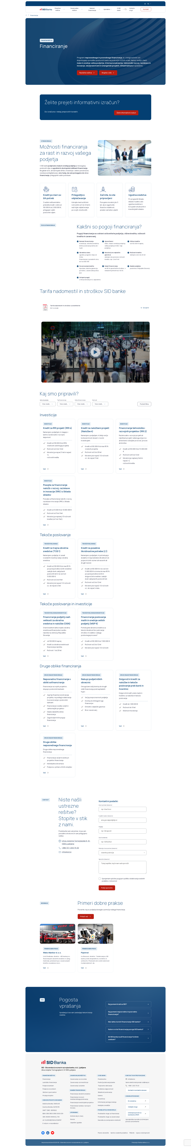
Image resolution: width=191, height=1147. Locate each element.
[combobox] (48, 404)
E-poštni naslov (106, 816)
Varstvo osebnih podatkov (119, 1133)
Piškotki (131, 1133)
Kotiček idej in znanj (76, 1116)
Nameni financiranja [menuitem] (92, 9)
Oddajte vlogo (132, 9)
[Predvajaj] (95, 352)
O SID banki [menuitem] (119, 9)
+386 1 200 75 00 (133, 1086)
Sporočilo (104, 859)
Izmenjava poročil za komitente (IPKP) (134, 1114)
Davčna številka (103, 837)
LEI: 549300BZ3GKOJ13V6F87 (52, 1120)
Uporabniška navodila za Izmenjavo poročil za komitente (137, 1120)
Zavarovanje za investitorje (79, 1082)
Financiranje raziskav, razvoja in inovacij (80, 1107)
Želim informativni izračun (126, 113)
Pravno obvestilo (103, 1133)
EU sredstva (132, 1101)
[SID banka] (46, 9)
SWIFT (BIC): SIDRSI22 (50, 1110)
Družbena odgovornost (105, 1089)
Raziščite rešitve (85, 73)
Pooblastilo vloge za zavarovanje (109, 1117)
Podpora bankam (48, 1086)
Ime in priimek (105, 805)
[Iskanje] (125, 9)
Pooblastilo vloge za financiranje (108, 1113)
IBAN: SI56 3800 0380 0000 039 (53, 1113)
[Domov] (27, 15)
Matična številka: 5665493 (51, 1104)
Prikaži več (84, 916)
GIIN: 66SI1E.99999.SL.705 (51, 1117)
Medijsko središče (104, 1105)
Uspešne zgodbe (76, 1123)
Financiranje (34, 15)
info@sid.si (131, 1079)
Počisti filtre (144, 404)
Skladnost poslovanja (105, 1092)
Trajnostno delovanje (105, 1086)
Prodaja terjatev (48, 1095)
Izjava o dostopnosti (143, 1133)
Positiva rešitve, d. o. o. (144, 1142)
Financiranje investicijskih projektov (82, 1102)
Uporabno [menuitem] (107, 9)
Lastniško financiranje (50, 1082)
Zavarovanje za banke (77, 1086)
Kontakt (146, 9)
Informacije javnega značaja (107, 1102)
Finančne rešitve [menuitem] (58, 9)
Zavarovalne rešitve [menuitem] (74, 9)
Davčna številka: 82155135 (51, 1107)
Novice (72, 1119)
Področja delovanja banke (106, 1082)
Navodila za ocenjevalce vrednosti (109, 1120)
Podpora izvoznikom (49, 1089)
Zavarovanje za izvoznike (78, 1079)
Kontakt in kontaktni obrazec (137, 1090)
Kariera (100, 1095)
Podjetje (101, 827)
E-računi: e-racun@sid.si (50, 1123)
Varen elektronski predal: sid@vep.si (137, 1082)
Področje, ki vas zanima (108, 848)
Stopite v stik (107, 73)
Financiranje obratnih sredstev (80, 1094)
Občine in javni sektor (50, 1092)
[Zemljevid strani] (145, 3)
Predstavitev (102, 1079)
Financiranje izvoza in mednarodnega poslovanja (79, 1098)
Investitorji (101, 1099)
